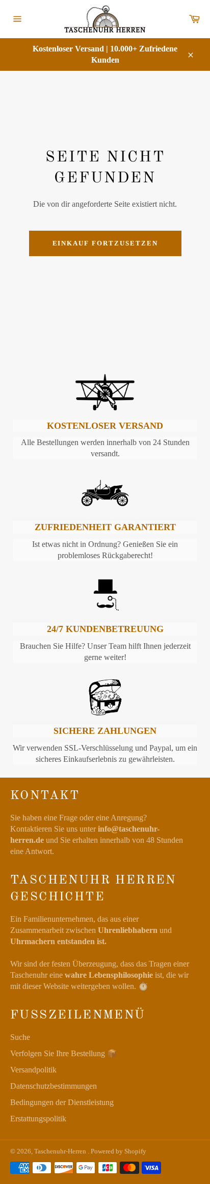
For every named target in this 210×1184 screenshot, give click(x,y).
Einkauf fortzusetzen (105, 243)
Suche (20, 1037)
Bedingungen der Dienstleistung (62, 1102)
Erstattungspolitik (38, 1118)
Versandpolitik (33, 1069)
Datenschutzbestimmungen (53, 1086)
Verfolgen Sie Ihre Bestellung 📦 (63, 1053)
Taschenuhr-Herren (61, 1151)
